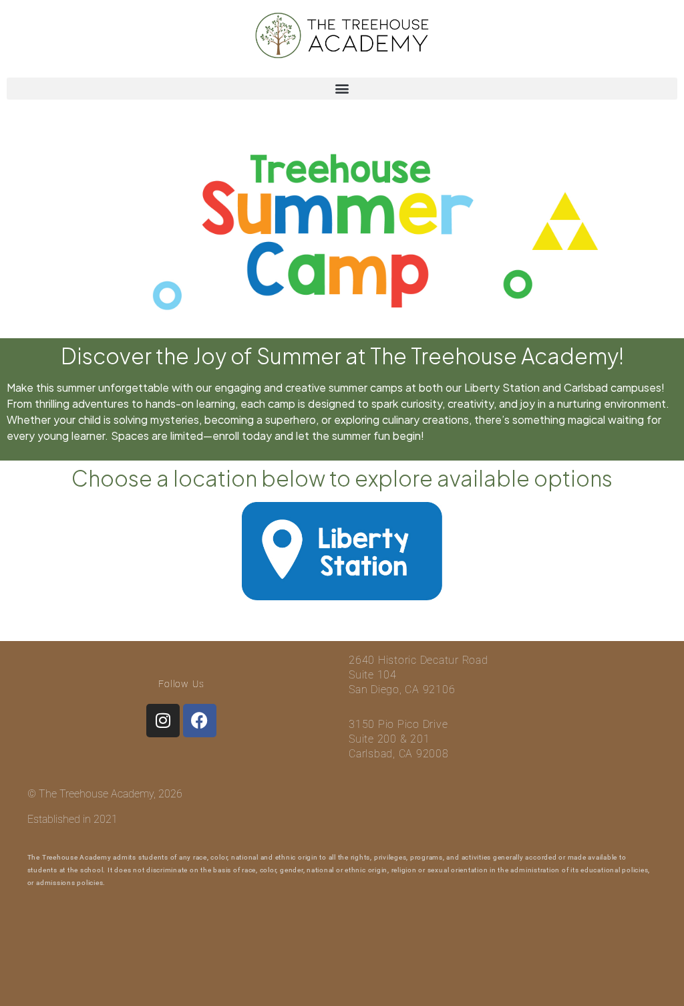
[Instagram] (163, 720)
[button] (342, 89)
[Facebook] (199, 720)
